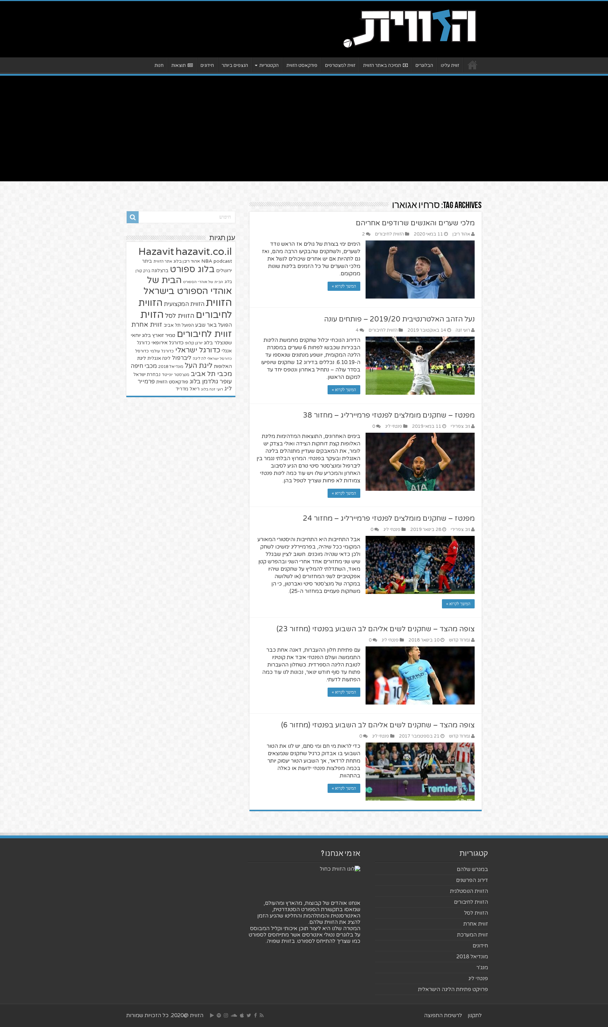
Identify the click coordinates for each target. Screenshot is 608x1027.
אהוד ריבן (461, 234)
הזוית (152, 315)
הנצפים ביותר (235, 65)
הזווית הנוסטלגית (469, 891)
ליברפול (181, 358)
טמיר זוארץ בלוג (158, 335)
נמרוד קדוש (459, 640)
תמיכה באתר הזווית (382, 65)
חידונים (207, 65)
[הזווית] (409, 27)
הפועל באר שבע (213, 325)
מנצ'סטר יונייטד (175, 374)
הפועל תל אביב (179, 325)
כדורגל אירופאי (168, 343)
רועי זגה (463, 330)
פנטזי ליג (393, 426)
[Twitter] (249, 1015)
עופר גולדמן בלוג (211, 381)
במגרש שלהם (472, 869)
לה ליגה (199, 358)
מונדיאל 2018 (170, 366)
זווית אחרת (146, 324)
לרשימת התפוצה (443, 1015)
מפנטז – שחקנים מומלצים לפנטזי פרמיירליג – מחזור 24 (389, 518)
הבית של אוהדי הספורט (203, 282)
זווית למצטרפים (340, 65)
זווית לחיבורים (204, 333)
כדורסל (142, 351)
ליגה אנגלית (159, 358)
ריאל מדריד (188, 389)
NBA (206, 261)
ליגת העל (199, 366)
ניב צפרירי (460, 426)
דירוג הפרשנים (472, 880)
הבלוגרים (424, 65)
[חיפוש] (133, 217)
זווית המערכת (472, 935)
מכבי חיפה (144, 366)
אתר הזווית (162, 261)
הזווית (219, 302)
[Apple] (242, 1015)
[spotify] (219, 1015)
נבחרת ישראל (146, 374)
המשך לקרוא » (344, 286)
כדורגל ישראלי (197, 350)
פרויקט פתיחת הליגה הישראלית (453, 989)
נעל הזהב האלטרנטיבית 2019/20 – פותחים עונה (399, 319)
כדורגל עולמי (162, 351)
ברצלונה (160, 271)
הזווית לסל (179, 316)
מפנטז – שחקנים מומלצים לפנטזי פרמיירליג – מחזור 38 (389, 415)
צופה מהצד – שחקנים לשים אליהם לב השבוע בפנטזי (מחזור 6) (378, 725)
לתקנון (475, 1015)
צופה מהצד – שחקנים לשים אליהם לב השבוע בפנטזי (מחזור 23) (376, 629)
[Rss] (261, 1015)
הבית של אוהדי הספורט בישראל (188, 285)
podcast (223, 261)
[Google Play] (212, 1015)
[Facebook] (255, 1015)
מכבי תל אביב (211, 374)
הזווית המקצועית (184, 304)
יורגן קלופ (194, 343)
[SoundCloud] (234, 1015)
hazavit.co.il (204, 251)
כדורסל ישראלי (219, 358)
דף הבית (472, 64)
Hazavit (156, 252)
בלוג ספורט (192, 269)
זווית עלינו (450, 65)
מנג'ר (482, 967)
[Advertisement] (304, 128)
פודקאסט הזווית (301, 65)
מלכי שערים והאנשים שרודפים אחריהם (415, 223)
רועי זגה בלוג (212, 389)
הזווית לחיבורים (389, 234)
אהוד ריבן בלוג (186, 261)
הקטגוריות (269, 65)
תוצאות (178, 65)
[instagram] (226, 1015)
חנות (159, 65)
